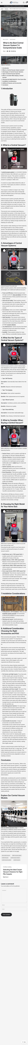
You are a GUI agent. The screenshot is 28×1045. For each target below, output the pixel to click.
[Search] (24, 2)
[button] (14, 100)
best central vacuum (6, 855)
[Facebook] (7, 51)
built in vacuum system (16, 855)
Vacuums (6, 8)
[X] (9, 51)
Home (2, 8)
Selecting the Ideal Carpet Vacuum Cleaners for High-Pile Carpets (13, 872)
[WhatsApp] (13, 51)
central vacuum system (6, 860)
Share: (4, 51)
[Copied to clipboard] (15, 51)
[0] (26, 2)
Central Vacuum (5, 857)
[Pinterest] (11, 51)
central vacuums (17, 860)
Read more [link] (5, 877)
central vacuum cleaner (15, 857)
